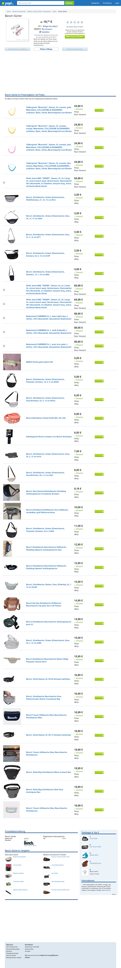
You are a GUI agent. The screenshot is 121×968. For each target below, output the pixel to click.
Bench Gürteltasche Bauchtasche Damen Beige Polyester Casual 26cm (47, 660)
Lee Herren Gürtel (95, 847)
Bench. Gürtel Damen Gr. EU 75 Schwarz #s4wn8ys (48, 734)
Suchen (69, 3)
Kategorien (95, 3)
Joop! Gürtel (93, 838)
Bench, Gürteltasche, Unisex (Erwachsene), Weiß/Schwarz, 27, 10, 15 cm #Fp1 (45, 198)
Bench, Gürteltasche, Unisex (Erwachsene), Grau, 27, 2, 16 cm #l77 (48, 235)
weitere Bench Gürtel (30, 845)
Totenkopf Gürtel (18, 881)
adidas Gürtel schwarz (20, 890)
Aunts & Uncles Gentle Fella (60, 890)
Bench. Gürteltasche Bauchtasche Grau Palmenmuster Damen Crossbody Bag (43, 697)
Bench (26, 840)
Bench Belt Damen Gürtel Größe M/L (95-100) (46, 418)
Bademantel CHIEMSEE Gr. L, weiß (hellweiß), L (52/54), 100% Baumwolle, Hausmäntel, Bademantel (48, 331)
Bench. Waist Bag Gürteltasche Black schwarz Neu (48, 772)
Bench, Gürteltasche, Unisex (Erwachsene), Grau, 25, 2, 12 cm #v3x (48, 455)
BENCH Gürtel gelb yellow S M (39, 362)
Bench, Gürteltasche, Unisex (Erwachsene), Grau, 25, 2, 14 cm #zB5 (48, 641)
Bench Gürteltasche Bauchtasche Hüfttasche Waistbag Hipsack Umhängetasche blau (46, 548)
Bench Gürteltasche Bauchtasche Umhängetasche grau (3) (48, 623)
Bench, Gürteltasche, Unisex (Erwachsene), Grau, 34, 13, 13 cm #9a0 (48, 217)
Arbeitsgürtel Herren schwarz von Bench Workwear (49, 436)
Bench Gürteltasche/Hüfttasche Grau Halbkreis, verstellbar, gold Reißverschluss (47, 511)
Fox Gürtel (54, 873)
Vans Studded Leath (57, 881)
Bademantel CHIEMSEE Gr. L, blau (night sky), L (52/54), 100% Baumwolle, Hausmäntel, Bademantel (48, 317)
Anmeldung (107, 3)
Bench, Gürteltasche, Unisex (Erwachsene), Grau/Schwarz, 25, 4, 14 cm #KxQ (45, 399)
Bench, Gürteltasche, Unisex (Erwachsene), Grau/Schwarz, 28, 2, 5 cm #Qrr (45, 473)
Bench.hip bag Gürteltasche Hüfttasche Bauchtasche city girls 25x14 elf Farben (43, 604)
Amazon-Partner (33, 955)
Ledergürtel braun (95, 863)
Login (117, 3)
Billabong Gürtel (18, 873)
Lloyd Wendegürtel (57, 865)
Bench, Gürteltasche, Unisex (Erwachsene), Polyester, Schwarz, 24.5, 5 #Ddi (45, 529)
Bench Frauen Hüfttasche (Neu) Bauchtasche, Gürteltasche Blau (46, 716)
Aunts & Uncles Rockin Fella (60, 857)
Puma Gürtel (17, 865)
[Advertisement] (60, 75)
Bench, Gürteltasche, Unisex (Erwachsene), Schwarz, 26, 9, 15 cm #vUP (45, 254)
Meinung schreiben (74, 36)
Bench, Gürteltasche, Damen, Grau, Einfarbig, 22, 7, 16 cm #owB (48, 585)
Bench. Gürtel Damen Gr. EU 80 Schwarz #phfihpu (48, 679)
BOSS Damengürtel (19, 857)
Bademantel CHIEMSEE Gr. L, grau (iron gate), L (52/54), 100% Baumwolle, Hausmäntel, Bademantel (48, 345)
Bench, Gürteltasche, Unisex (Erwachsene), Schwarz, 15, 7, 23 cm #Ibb (45, 273)
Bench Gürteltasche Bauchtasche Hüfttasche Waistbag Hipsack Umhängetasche (46, 567)
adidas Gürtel (94, 855)
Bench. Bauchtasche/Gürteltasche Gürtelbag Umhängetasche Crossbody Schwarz (46, 492)
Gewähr (108, 890)
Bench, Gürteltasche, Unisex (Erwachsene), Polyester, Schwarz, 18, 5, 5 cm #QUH (45, 380)
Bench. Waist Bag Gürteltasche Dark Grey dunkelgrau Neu (44, 790)
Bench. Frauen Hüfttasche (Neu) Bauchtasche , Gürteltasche (47, 753)
